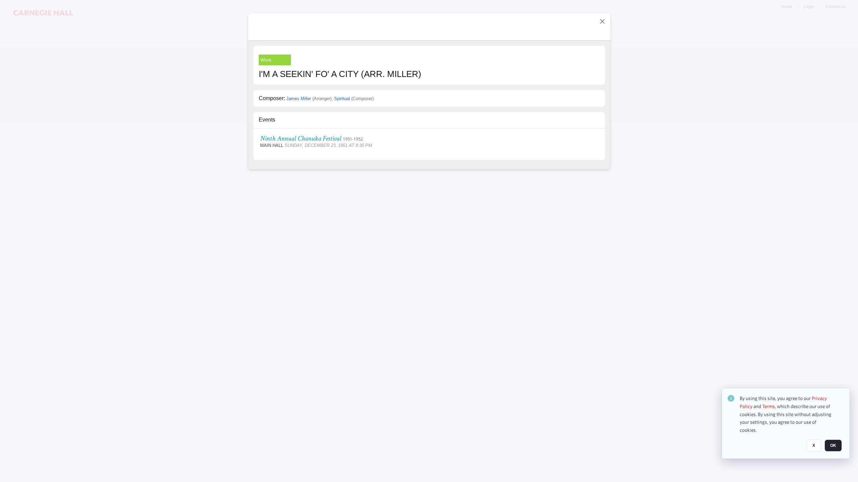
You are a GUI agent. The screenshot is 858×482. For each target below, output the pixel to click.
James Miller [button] (298, 98)
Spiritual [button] (342, 98)
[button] (602, 21)
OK (833, 445)
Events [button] (267, 120)
